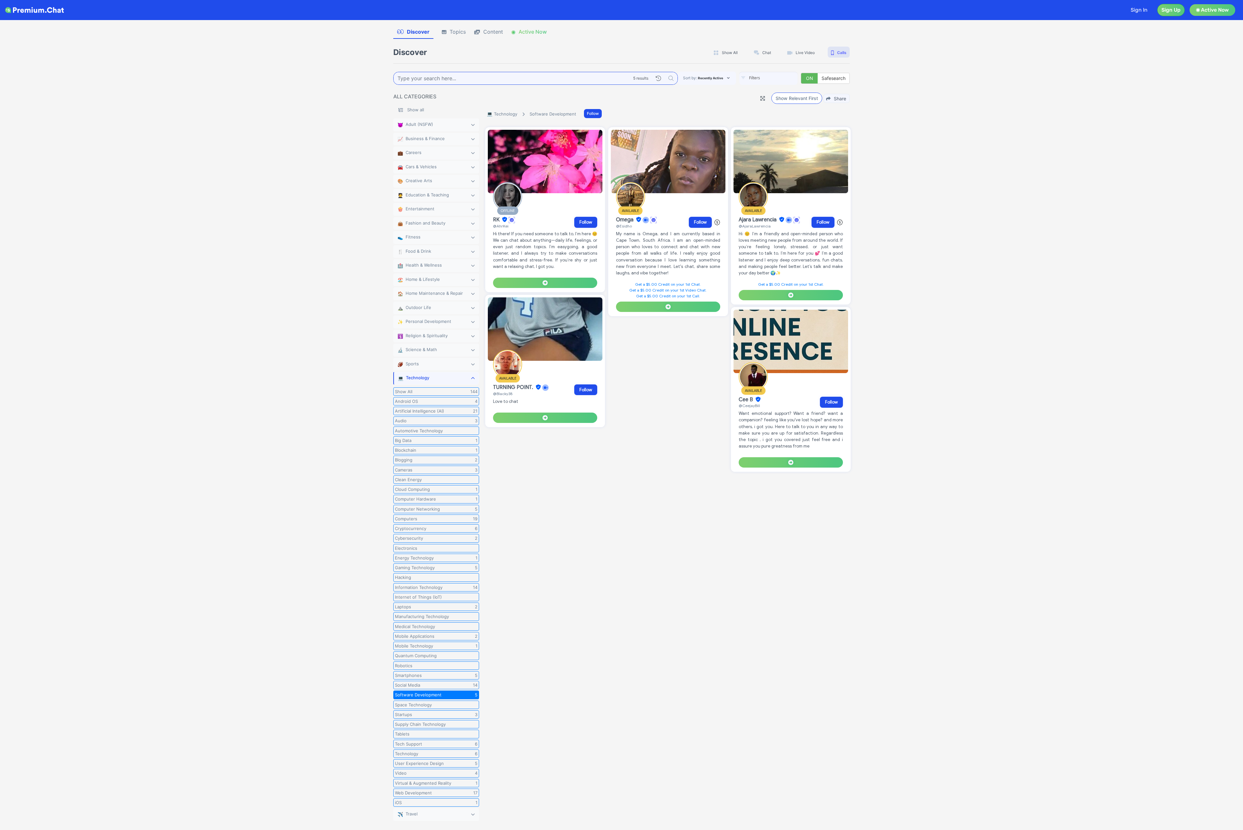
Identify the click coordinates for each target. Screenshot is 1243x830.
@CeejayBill (749, 405)
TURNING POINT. (513, 387)
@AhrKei (501, 226)
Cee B (746, 399)
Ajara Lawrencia (758, 219)
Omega (625, 219)
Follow (593, 113)
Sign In (1139, 10)
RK (497, 219)
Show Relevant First (797, 98)
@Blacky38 (502, 393)
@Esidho (624, 226)
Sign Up (1171, 10)
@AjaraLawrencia (755, 226)
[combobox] (768, 78)
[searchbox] (778, 78)
